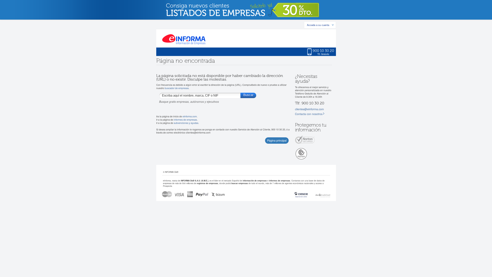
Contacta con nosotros (308, 114)
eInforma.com (190, 116)
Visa (180, 194)
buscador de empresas (177, 88)
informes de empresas (185, 119)
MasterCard (167, 194)
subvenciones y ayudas (186, 122)
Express (190, 194)
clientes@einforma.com (309, 109)
